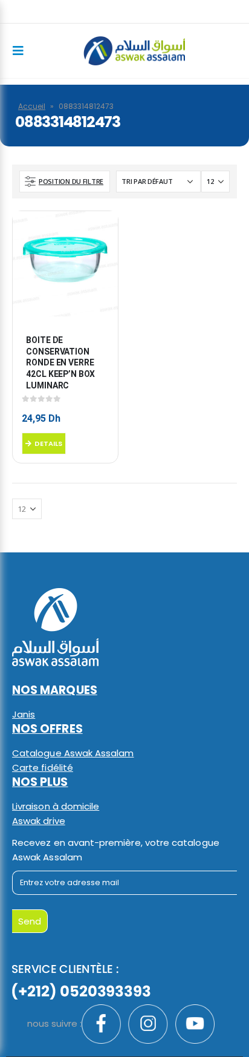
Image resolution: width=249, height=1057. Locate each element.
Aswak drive (38, 820)
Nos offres (47, 729)
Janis (23, 714)
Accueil (31, 106)
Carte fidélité (42, 767)
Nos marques (54, 690)
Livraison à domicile (55, 806)
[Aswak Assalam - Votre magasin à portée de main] (133, 50)
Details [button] (48, 443)
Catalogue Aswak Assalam (73, 753)
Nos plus (40, 782)
